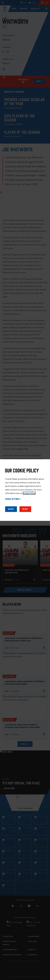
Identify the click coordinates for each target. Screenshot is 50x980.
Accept (11, 509)
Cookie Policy (29, 493)
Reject (25, 509)
